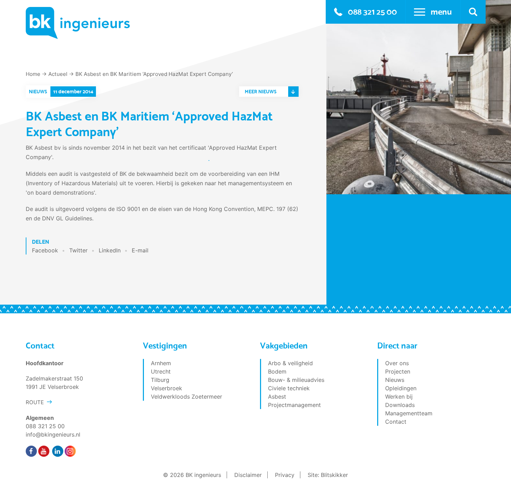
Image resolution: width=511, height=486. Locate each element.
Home (33, 74)
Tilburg (160, 379)
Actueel (57, 74)
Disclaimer (248, 474)
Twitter (78, 250)
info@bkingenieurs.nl (53, 434)
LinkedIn (110, 250)
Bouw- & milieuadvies (296, 379)
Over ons (397, 363)
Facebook (45, 250)
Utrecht (161, 371)
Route (35, 402)
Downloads (400, 404)
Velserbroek (166, 388)
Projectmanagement (294, 404)
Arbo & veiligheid (290, 363)
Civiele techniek (289, 388)
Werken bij (399, 396)
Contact (395, 421)
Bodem (277, 371)
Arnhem (161, 363)
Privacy (284, 474)
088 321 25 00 (372, 12)
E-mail (140, 250)
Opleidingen (400, 388)
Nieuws (394, 379)
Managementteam (408, 413)
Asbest (277, 396)
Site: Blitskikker (328, 474)
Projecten (397, 371)
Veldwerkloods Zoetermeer (186, 396)
